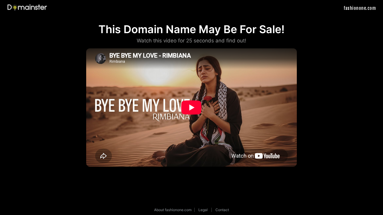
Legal (203, 210)
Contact (222, 210)
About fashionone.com (173, 210)
